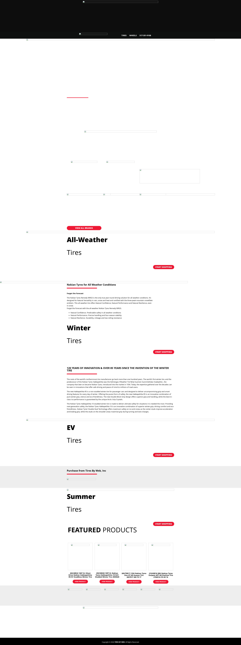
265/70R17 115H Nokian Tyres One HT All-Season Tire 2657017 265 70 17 (134, 575)
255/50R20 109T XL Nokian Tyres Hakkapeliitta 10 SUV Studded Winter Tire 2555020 (107, 575)
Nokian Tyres (85, 90)
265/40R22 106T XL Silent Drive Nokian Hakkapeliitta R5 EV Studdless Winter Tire (80, 575)
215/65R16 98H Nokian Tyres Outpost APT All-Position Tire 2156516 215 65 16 (161, 575)
